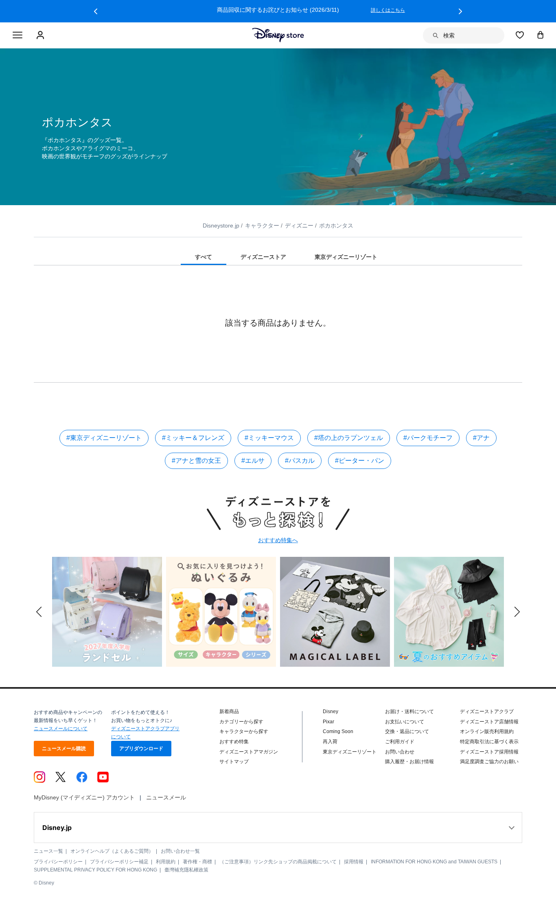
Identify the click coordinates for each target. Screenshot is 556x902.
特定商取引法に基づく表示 (489, 741)
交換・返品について (407, 731)
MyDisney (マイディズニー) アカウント (84, 797)
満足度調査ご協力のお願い (489, 761)
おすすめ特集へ (278, 540)
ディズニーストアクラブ (487, 711)
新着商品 (229, 711)
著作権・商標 (197, 862)
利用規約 (165, 862)
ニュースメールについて (61, 728)
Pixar (328, 722)
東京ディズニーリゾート (350, 752)
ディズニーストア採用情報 (489, 752)
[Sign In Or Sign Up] (41, 35)
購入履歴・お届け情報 (409, 761)
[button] (96, 11)
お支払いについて (404, 722)
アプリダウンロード (141, 748)
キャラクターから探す (243, 731)
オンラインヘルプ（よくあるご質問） (111, 851)
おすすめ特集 (234, 741)
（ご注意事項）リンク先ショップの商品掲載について (278, 862)
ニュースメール (166, 797)
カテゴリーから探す (241, 722)
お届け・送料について (409, 711)
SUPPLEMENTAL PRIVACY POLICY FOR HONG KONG (95, 870)
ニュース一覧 (48, 851)
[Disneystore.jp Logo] (278, 35)
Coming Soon (338, 731)
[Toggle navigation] (17, 35)
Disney (330, 711)
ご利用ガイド (399, 741)
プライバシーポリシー (58, 862)
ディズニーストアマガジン (248, 752)
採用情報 (353, 862)
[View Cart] (540, 34)
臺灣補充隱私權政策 (186, 870)
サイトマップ (234, 761)
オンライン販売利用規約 (487, 731)
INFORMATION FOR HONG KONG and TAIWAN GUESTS (434, 862)
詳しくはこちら (388, 10)
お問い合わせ (399, 752)
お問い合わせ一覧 (180, 851)
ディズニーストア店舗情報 (489, 722)
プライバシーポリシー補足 (119, 862)
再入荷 (330, 741)
